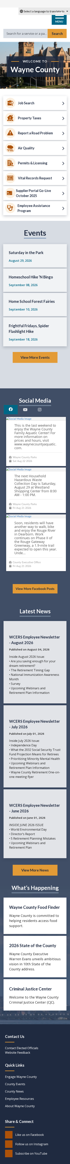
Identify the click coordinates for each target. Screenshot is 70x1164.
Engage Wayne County (21, 1077)
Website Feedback (17, 1052)
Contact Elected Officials (21, 1048)
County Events (15, 1084)
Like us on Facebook (29, 1135)
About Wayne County (20, 1106)
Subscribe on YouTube (31, 1153)
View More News (35, 870)
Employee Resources (19, 1099)
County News (14, 1091)
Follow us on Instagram (31, 1144)
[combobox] (44, 11)
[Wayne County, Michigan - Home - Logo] (21, 17)
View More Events (35, 357)
